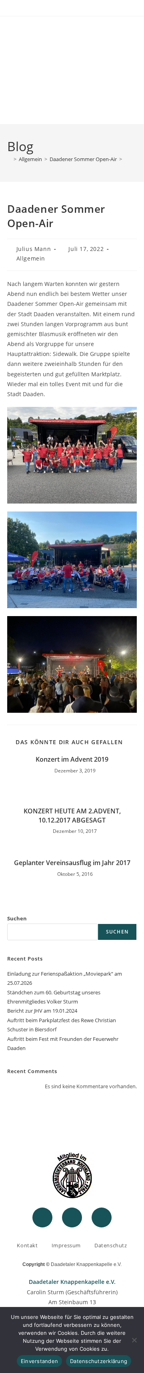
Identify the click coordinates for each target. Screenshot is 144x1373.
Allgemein (30, 258)
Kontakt (27, 1245)
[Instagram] (72, 1217)
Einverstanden (39, 1361)
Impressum (66, 1245)
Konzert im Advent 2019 (72, 759)
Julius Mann (33, 249)
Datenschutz (110, 1245)
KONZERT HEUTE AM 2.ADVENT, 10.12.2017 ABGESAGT (72, 815)
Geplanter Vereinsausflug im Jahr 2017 (72, 862)
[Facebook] (42, 1217)
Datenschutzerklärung (98, 1361)
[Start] (9, 159)
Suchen (17, 918)
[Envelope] (102, 1217)
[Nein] (134, 1340)
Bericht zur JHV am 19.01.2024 (42, 1010)
